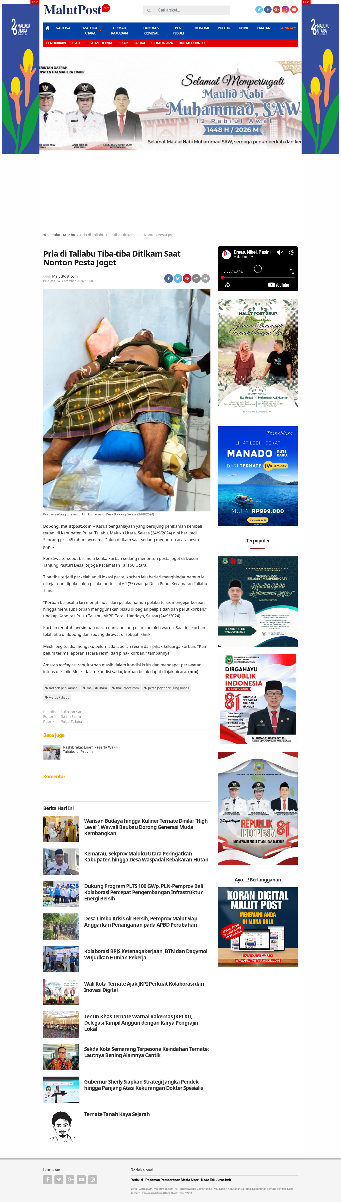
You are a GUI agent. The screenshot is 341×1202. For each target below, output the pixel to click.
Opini (243, 27)
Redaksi (137, 1180)
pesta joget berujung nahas (168, 688)
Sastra (139, 42)
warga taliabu (59, 697)
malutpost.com (127, 688)
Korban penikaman (63, 688)
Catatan (263, 27)
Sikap (123, 42)
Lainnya (286, 27)
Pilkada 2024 (161, 42)
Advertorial (102, 42)
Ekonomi (201, 27)
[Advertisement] (170, 195)
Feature (78, 42)
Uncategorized (191, 42)
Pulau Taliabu (63, 234)
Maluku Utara (90, 30)
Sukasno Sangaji (75, 711)
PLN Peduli (178, 30)
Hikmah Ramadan (119, 30)
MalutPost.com (65, 276)
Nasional (64, 27)
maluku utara (97, 688)
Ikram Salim (71, 716)
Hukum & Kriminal (151, 30)
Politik (224, 27)
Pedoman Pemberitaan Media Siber (172, 1180)
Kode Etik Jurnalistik (216, 1180)
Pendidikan (56, 42)
